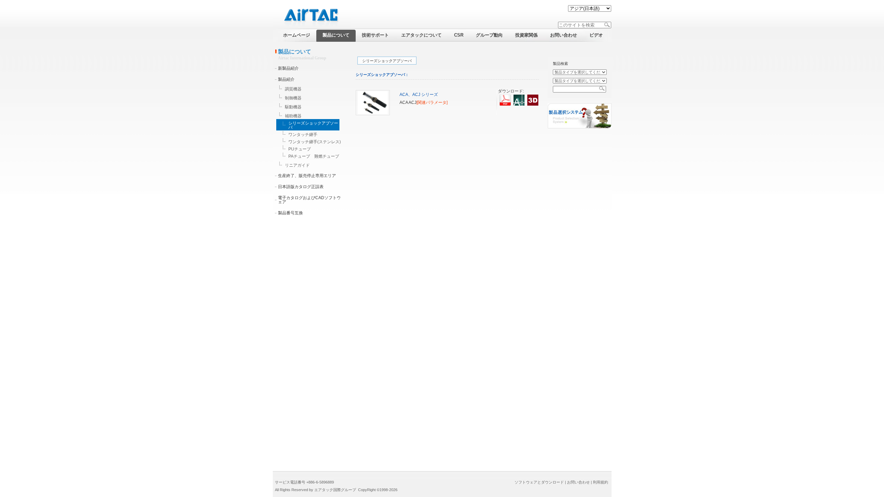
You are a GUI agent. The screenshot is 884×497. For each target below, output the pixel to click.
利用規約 (600, 482)
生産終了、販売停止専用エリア (307, 175)
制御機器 (293, 98)
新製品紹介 (288, 68)
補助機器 (293, 116)
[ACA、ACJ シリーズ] (373, 113)
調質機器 (293, 89)
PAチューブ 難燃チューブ (313, 156)
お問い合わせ (578, 482)
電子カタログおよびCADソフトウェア (309, 199)
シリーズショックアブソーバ (313, 125)
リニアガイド (297, 165)
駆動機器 (293, 107)
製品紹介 (286, 79)
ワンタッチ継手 (302, 134)
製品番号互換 (290, 213)
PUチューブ (299, 149)
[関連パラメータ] (432, 102)
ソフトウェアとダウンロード (539, 482)
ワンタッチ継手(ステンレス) (314, 141)
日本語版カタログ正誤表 (301, 186)
